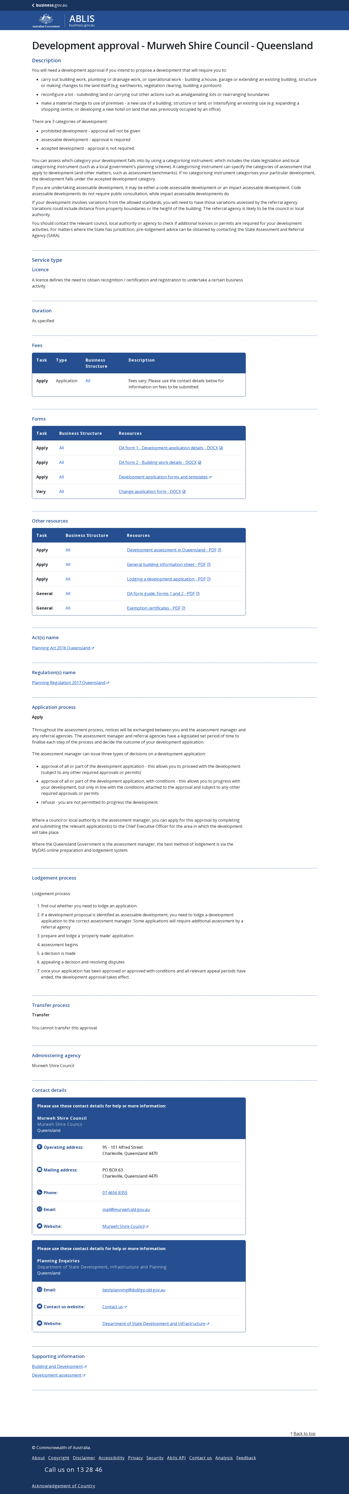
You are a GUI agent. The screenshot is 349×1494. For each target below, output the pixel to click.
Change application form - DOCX (152, 491)
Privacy (135, 1458)
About (38, 1458)
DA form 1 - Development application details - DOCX (171, 448)
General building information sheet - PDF (168, 564)
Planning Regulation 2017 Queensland (70, 682)
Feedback (246, 1458)
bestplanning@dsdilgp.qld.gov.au (133, 1290)
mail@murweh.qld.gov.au (126, 1209)
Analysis (224, 1458)
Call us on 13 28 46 (74, 1469)
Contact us (114, 1307)
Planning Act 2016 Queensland (63, 648)
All (88, 381)
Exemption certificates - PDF (156, 608)
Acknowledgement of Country (63, 1486)
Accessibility (111, 1458)
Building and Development (59, 1366)
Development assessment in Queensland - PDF (174, 550)
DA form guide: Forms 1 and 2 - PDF (163, 593)
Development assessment (58, 1375)
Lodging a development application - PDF (168, 579)
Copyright (59, 1458)
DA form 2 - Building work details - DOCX (160, 462)
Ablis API (176, 1458)
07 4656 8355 (114, 1192)
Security (155, 1458)
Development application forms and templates (165, 477)
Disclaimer (84, 1458)
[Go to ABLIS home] (63, 20)
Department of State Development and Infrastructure (155, 1323)
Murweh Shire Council (125, 1226)
